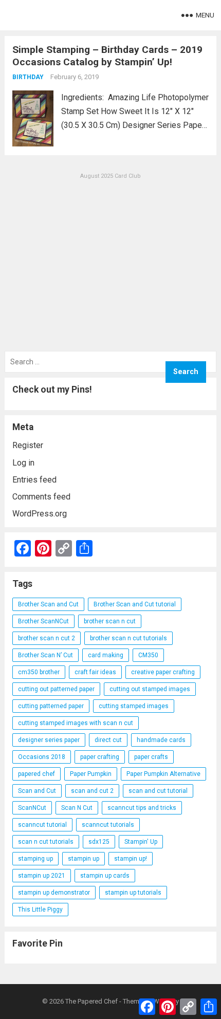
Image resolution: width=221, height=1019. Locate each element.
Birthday (28, 77)
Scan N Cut (77, 807)
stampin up (83, 858)
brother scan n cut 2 (46, 638)
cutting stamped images (134, 706)
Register (27, 445)
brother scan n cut (110, 621)
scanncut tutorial (42, 824)
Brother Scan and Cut (48, 604)
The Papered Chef (91, 1001)
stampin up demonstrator (54, 892)
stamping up (35, 858)
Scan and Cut (37, 790)
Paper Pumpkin (91, 773)
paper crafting (99, 757)
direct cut (108, 740)
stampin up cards (105, 875)
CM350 (148, 655)
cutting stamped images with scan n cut (75, 723)
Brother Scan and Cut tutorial (135, 604)
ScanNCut (32, 807)
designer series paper (49, 740)
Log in (23, 463)
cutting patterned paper (51, 706)
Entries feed (34, 480)
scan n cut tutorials (45, 841)
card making (105, 655)
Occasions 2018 (41, 757)
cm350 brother (39, 672)
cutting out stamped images (149, 689)
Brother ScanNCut (43, 621)
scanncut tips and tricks (141, 807)
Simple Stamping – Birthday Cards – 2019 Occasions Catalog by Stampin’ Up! (107, 56)
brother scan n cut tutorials (128, 638)
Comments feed (41, 497)
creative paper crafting (163, 672)
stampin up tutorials (133, 892)
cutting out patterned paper (56, 689)
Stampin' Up (140, 841)
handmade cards (161, 740)
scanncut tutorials (108, 824)
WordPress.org (39, 513)
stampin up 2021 (41, 875)
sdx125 (98, 841)
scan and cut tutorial (158, 790)
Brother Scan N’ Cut (45, 655)
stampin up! (130, 858)
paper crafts (151, 757)
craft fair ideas (95, 672)
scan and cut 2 (92, 790)
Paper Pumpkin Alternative (163, 773)
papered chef (36, 773)
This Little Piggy (40, 909)
